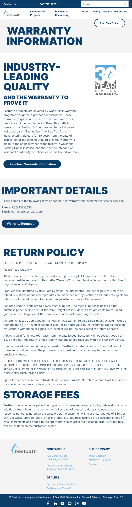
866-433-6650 (22, 207)
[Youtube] (84, 503)
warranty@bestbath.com (27, 211)
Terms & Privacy (91, 497)
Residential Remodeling (62, 13)
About (84, 11)
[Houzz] (55, 503)
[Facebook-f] (48, 503)
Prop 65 (118, 497)
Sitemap (107, 497)
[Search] (125, 4)
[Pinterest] (70, 503)
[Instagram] (77, 503)
